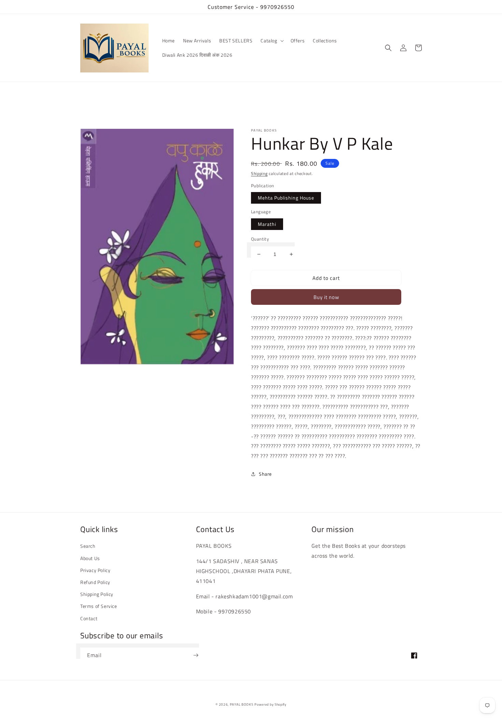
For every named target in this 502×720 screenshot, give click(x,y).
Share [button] (265, 473)
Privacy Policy (95, 570)
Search (88, 545)
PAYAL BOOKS (241, 704)
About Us (90, 558)
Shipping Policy (96, 594)
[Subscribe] (195, 655)
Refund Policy (95, 582)
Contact (88, 618)
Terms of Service (98, 606)
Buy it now (326, 297)
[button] (271, 40)
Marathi (267, 224)
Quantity (260, 239)
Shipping (259, 173)
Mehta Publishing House (286, 197)
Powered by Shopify (270, 704)
